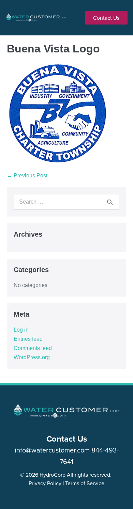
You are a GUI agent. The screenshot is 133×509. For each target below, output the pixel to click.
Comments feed (33, 348)
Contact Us (66, 439)
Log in (21, 330)
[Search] (110, 202)
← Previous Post (27, 175)
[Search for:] (66, 202)
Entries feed (28, 339)
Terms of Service (84, 483)
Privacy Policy (45, 483)
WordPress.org (32, 357)
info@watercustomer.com (52, 450)
